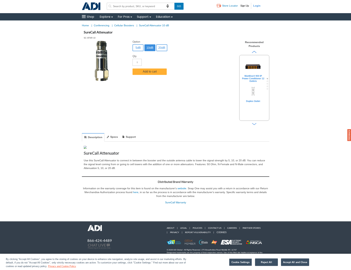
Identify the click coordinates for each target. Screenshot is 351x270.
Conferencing (102, 25)
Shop (90, 17)
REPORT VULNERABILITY (198, 232)
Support (143, 17)
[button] (349, 135)
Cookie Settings (240, 262)
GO (179, 6)
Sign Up (244, 5)
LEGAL (183, 228)
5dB (138, 47)
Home (85, 25)
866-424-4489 (99, 240)
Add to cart (150, 71)
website (182, 188)
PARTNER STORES (252, 228)
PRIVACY (174, 232)
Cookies (222, 232)
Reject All (266, 262)
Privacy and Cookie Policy (62, 266)
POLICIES (197, 228)
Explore (105, 17)
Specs (114, 136)
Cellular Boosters (124, 25)
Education (163, 17)
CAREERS (232, 228)
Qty (135, 56)
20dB (161, 47)
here (135, 192)
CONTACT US (214, 228)
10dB (149, 47)
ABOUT (170, 228)
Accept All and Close (295, 262)
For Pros (124, 17)
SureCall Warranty (175, 202)
